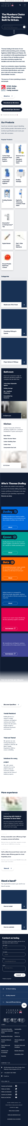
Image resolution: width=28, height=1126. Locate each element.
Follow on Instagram (6, 1091)
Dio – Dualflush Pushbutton (8, 392)
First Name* (4, 945)
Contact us (17, 1036)
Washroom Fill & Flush (6, 1036)
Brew (17, 1107)
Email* (3, 958)
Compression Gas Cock (10, 447)
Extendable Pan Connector (8, 397)
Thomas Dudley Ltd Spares (20, 1040)
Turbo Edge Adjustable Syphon (10, 384)
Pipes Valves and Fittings (5, 1046)
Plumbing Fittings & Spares (6, 1040)
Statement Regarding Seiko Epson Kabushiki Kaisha (7, 1030)
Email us (6, 1076)
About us (17, 1032)
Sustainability (18, 1029)
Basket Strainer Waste (10, 438)
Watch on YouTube (6, 1097)
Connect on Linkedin (6, 1094)
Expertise (3, 1056)
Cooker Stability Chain (10, 441)
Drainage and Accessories (4, 1051)
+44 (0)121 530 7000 (10, 1072)
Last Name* (4, 952)
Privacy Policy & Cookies (14, 1110)
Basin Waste (7, 435)
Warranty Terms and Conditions (20, 1046)
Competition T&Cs (19, 1054)
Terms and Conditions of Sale (14, 1114)
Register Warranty (19, 1050)
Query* (3, 965)
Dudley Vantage (8, 388)
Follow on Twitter (5, 1088)
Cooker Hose (7, 444)
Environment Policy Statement (14, 1119)
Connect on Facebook (6, 1086)
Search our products (8, 26)
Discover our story (6, 496)
